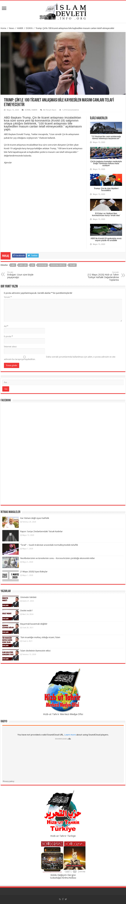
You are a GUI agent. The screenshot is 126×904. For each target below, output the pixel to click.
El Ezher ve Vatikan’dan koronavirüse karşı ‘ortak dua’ (106, 214)
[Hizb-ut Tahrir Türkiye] (63, 812)
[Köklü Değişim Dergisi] (63, 857)
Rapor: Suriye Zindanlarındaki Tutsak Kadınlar (41, 531)
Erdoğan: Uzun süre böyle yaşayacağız (20, 275)
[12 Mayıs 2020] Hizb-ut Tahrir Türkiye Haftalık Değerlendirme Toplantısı (103, 276)
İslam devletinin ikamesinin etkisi (35, 650)
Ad (6, 326)
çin (32, 265)
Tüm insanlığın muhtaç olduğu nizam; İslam (40, 637)
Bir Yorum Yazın (49, 110)
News (11, 28)
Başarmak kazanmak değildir (33, 624)
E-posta (8, 336)
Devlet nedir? (26, 610)
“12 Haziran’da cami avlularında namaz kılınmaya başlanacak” (106, 137)
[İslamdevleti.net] (63, 11)
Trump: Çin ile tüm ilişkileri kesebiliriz (106, 189)
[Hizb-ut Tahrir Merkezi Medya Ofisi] (63, 690)
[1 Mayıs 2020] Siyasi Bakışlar (34, 571)
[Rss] (60, 899)
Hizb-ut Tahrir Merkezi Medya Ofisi (63, 714)
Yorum (8, 297)
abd (13, 265)
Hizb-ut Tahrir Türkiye (63, 835)
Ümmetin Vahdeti (28, 597)
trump (72, 265)
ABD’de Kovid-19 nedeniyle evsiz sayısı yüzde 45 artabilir (106, 239)
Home (3, 28)
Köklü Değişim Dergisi (63, 875)
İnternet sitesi (10, 346)
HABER (20, 28)
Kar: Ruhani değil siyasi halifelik (34, 518)
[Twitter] (65, 899)
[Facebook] (63, 899)
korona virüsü (58, 265)
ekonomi (42, 265)
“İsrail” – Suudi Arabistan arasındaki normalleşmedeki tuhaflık (49, 545)
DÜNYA (29, 28)
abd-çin (23, 265)
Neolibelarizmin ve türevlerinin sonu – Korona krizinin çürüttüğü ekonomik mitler (57, 558)
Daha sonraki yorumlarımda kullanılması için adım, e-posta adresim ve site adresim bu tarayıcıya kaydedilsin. (59, 358)
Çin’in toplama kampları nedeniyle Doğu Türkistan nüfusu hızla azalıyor (106, 163)
